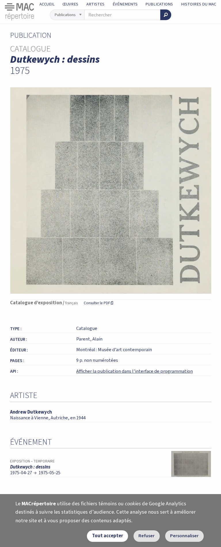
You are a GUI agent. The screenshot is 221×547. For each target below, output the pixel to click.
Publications (159, 4)
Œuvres (70, 4)
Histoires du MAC (198, 4)
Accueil (47, 4)
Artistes (95, 4)
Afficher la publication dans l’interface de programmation (134, 371)
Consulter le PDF (98, 303)
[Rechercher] (165, 14)
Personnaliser (184, 535)
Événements (125, 4)
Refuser (146, 535)
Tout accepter (107, 535)
